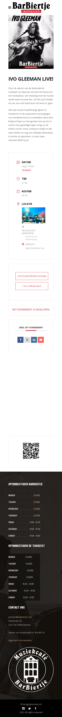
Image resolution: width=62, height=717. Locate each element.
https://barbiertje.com (35, 248)
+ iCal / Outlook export (31, 286)
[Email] (41, 340)
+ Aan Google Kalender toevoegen (31, 276)
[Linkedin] (34, 340)
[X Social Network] (27, 340)
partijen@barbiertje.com (20, 617)
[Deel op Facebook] (20, 340)
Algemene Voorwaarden (20, 640)
